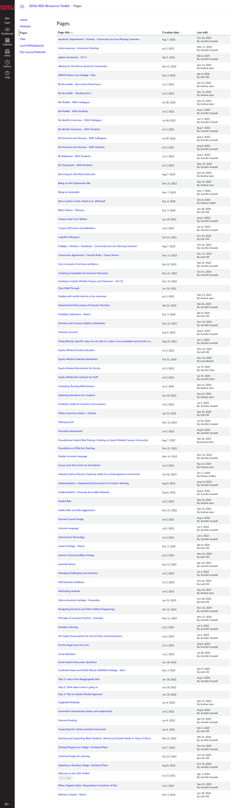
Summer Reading (67, 720)
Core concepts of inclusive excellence (78, 264)
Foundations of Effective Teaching (76, 448)
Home (23, 20)
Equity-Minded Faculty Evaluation (76, 350)
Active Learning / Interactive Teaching (78, 48)
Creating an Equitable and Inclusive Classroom (83, 273)
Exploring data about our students (76, 395)
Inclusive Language (68, 528)
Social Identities (66, 654)
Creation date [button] (171, 32)
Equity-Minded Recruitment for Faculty (79, 368)
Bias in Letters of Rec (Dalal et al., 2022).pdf (81, 201)
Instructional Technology (71, 537)
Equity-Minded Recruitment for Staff (78, 377)
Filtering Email (65, 422)
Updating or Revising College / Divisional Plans (83, 765)
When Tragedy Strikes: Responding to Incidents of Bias (87, 785)
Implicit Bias (64, 501)
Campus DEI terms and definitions (76, 228)
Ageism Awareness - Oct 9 (72, 57)
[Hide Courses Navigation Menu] (22, 6)
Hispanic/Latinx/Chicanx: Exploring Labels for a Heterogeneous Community (99, 474)
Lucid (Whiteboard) (32, 45)
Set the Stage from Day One (73, 645)
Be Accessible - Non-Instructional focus (79, 84)
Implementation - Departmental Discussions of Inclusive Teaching (93, 483)
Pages (23, 33)
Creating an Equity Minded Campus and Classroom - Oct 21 (90, 281)
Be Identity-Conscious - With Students (79, 129)
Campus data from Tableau (72, 219)
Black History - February (71, 210)
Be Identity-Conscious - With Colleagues (80, 120)
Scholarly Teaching (68, 627)
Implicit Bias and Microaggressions (76, 510)
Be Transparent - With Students (75, 165)
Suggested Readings (69, 702)
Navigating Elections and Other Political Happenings (86, 609)
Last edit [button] (202, 32)
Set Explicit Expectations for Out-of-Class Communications (90, 636)
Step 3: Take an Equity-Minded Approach (80, 694)
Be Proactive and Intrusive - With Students (81, 147)
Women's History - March (72, 794)
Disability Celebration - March (74, 314)
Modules (25, 26)
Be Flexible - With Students (73, 111)
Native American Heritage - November (79, 600)
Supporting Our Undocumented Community (82, 729)
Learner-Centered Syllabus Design (76, 555)
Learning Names (66, 564)
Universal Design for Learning (74, 756)
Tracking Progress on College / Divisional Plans (83, 747)
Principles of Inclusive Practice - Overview (80, 618)
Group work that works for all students (79, 465)
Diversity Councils (68, 332)
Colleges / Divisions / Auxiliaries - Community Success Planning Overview (97, 246)
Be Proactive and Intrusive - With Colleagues (82, 138)
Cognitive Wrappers (69, 237)
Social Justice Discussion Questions (77, 662)
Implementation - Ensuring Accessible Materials (83, 492)
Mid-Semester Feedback (71, 582)
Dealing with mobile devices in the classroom (82, 296)
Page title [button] (64, 32)
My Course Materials (33, 52)
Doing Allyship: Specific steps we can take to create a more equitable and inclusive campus (105, 341)
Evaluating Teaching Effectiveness (76, 386)
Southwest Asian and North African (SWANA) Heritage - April (91, 670)
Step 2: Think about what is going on (78, 687)
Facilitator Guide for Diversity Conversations (82, 404)
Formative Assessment (70, 431)
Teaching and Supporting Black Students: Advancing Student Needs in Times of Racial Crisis (105, 738)
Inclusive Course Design (71, 519)
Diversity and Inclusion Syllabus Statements (81, 323)
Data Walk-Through (68, 288)
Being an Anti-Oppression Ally (74, 183)
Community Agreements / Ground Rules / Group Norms (88, 255)
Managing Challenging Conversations (78, 573)
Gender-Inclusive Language (72, 456)
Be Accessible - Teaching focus (74, 93)
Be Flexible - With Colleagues (74, 102)
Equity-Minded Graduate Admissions (78, 359)
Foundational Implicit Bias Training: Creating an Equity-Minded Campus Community (103, 440)
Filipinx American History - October (77, 413)
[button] (7, 64)
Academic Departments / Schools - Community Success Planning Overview (98, 39)
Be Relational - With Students (74, 156)
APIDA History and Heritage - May (77, 75)
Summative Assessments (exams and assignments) (85, 711)
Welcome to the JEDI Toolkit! (74, 773)
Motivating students (69, 591)
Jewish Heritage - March (71, 546)
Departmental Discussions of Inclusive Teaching (83, 305)
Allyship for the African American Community (82, 66)
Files (23, 39)
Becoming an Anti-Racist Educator (76, 174)
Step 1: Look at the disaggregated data (79, 679)
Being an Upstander (68, 192)
